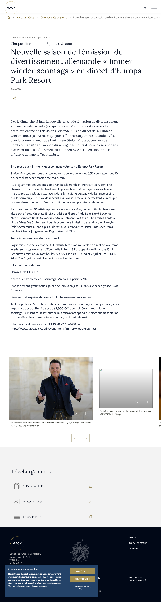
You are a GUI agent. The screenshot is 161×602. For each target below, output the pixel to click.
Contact (133, 538)
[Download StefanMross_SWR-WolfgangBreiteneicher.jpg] (76, 413)
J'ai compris (82, 571)
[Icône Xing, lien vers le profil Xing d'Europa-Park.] (99, 578)
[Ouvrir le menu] (154, 8)
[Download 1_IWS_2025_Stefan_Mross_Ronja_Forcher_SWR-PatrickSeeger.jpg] (136, 402)
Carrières (134, 548)
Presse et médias (25, 17)
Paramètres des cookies (82, 587)
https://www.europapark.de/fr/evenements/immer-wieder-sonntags (54, 328)
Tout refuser (82, 579)
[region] (51, 580)
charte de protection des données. (32, 586)
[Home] (11, 7)
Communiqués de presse (54, 17)
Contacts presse (138, 543)
